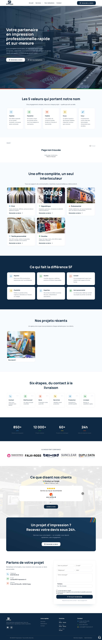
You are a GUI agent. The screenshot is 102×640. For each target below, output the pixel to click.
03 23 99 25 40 (14, 575)
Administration (88, 638)
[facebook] (7, 627)
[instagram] (11, 627)
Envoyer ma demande (75, 597)
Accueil (31, 3)
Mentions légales (78, 638)
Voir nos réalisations (36, 60)
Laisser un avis (51, 506)
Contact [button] (59, 3)
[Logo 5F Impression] (9, 3)
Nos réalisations (49, 3)
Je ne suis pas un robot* (64, 590)
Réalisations (44, 623)
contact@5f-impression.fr (18, 579)
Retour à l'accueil (51, 156)
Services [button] (38, 3)
